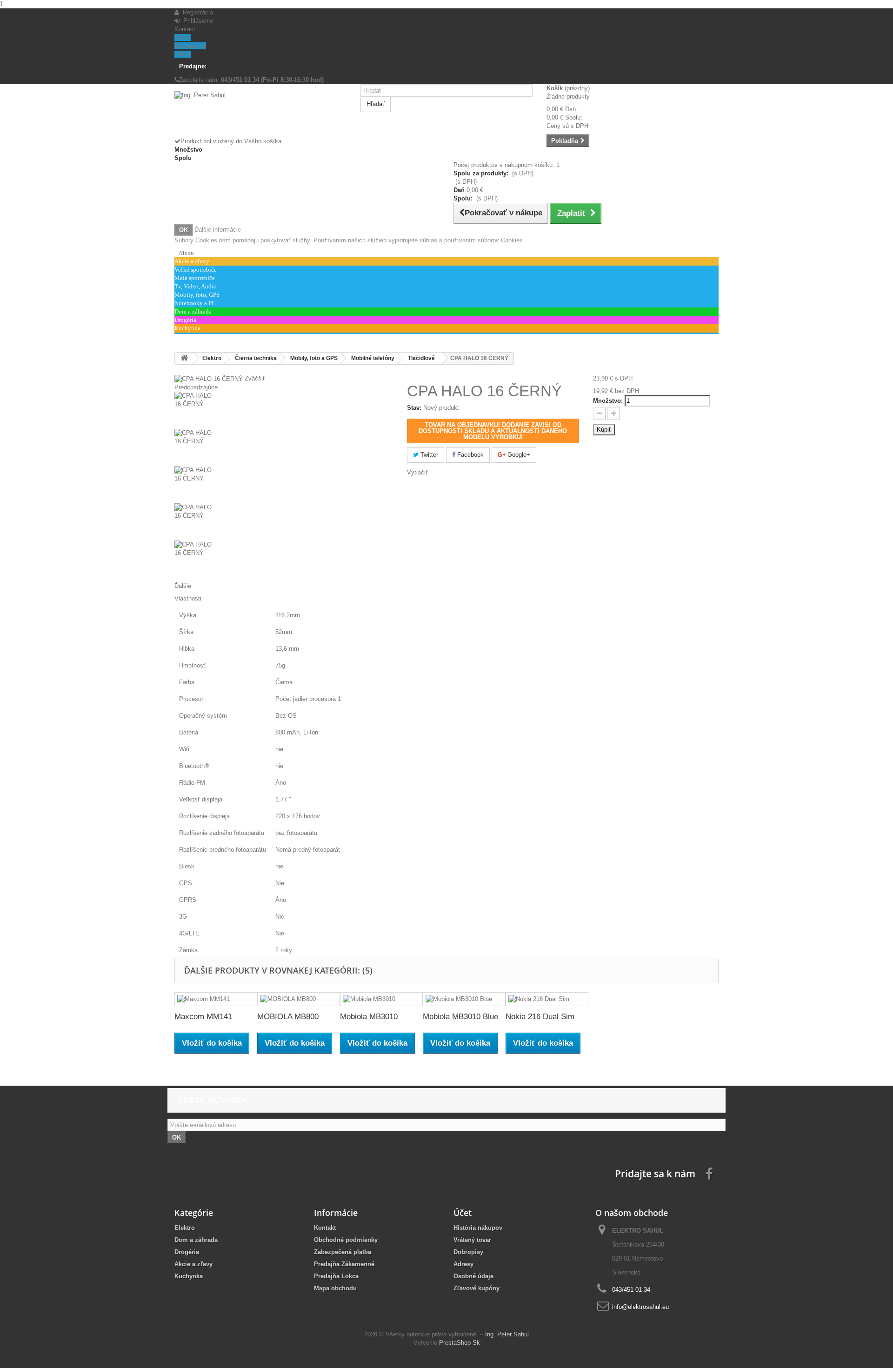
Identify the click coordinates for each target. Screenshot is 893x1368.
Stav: (414, 407)
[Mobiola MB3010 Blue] (464, 999)
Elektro (184, 1227)
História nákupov (477, 1227)
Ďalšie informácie (217, 229)
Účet (462, 1212)
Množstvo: (608, 400)
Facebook (469, 454)
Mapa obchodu (335, 1288)
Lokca (182, 54)
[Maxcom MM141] (215, 999)
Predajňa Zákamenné (344, 1264)
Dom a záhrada (196, 1239)
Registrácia (196, 12)
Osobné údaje (473, 1276)
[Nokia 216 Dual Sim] (547, 999)
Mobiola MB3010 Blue (460, 1016)
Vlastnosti (187, 598)
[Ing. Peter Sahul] (260, 114)
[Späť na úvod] (184, 358)
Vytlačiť (417, 472)
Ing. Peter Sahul (507, 1334)
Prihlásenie (196, 20)
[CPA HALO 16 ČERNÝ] (283, 410)
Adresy (463, 1264)
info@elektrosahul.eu (640, 1306)
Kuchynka (188, 1276)
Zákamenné (190, 45)
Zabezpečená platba (342, 1251)
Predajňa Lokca (336, 1276)
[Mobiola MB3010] (381, 999)
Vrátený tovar (472, 1239)
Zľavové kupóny (476, 1288)
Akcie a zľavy (193, 1264)
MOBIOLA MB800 (288, 1016)
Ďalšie (182, 585)
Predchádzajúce (196, 387)
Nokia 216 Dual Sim (540, 1016)
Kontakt (184, 29)
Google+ (518, 454)
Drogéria (186, 1251)
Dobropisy (468, 1251)
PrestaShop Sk (459, 1342)
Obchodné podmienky (346, 1239)
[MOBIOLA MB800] (298, 999)
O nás (182, 37)
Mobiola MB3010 (369, 1016)
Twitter (428, 454)
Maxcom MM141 (203, 1016)
